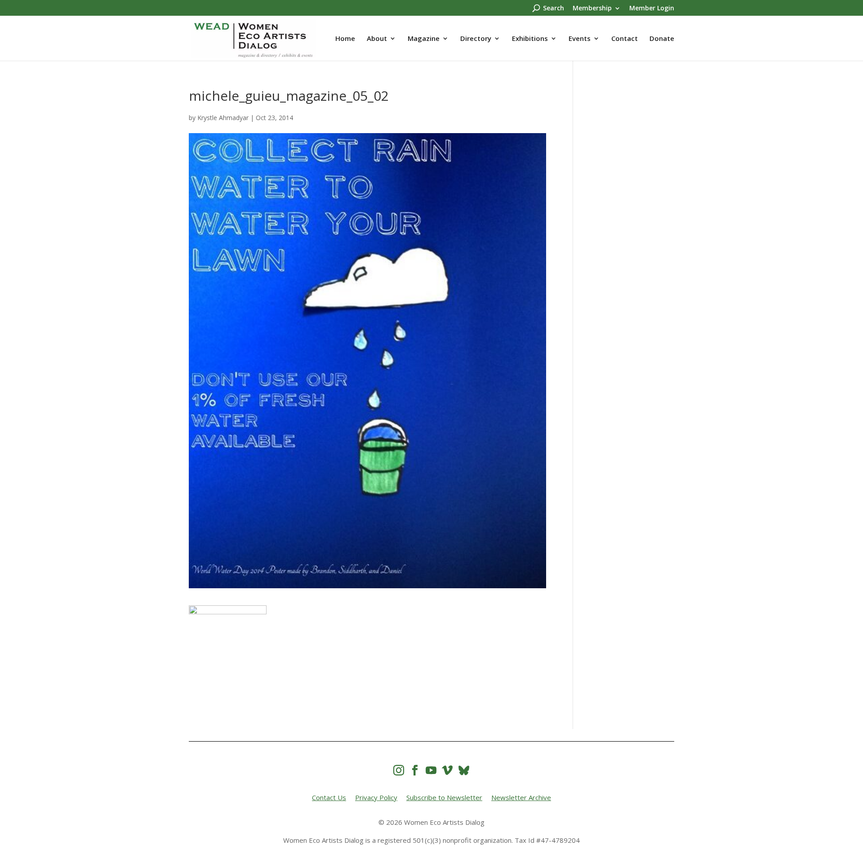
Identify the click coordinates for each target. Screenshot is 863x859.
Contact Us (329, 797)
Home (345, 39)
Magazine (424, 39)
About (377, 39)
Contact (624, 39)
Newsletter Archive (521, 797)
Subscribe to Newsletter (444, 797)
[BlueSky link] (464, 770)
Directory (475, 39)
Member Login (651, 8)
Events (580, 39)
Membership (592, 8)
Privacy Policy (376, 797)
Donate (661, 39)
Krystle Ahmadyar (223, 117)
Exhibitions (530, 39)
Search (553, 8)
